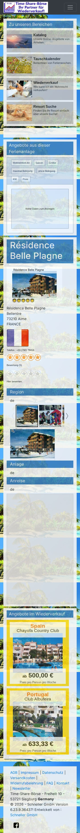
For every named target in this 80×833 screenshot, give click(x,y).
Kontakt (62, 783)
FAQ (49, 783)
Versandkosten (22, 778)
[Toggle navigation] (70, 7)
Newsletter (21, 788)
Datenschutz (52, 772)
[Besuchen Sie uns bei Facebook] (16, 825)
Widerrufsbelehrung (26, 783)
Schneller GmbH (23, 815)
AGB (13, 772)
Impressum (30, 772)
